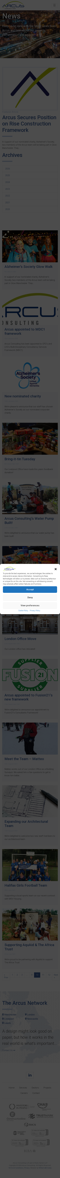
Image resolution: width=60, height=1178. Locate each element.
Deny (30, 597)
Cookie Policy (23, 610)
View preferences (30, 605)
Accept (30, 589)
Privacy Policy (35, 610)
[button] (55, 568)
